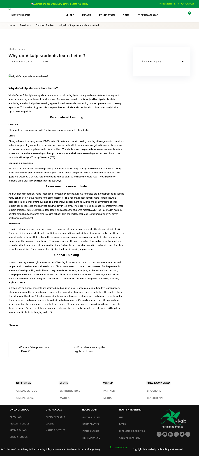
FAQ (3, 449)
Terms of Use (13, 449)
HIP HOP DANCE (91, 437)
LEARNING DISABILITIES (132, 430)
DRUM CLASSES (90, 424)
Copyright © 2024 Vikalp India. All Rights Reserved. (158, 449)
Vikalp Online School (19, 95)
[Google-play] (170, 434)
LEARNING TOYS (70, 390)
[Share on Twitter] (31, 325)
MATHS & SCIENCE (55, 430)
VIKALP (70, 15)
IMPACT (86, 15)
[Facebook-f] (159, 434)
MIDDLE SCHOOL (19, 430)
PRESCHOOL (16, 417)
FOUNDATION (107, 15)
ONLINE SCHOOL (26, 390)
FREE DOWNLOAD (147, 15)
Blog (97, 449)
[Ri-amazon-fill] (176, 434)
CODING (50, 423)
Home (12, 25)
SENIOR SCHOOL (19, 436)
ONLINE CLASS (25, 398)
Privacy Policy (28, 449)
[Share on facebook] (25, 325)
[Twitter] (182, 434)
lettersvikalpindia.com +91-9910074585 (176, 4)
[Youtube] (164, 434)
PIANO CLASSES (90, 430)
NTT (121, 417)
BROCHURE (154, 390)
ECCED (122, 424)
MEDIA (107, 398)
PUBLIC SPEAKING (55, 417)
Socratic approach (66, 141)
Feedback (25, 25)
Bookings (89, 449)
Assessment (59, 449)
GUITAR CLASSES (91, 417)
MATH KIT (66, 398)
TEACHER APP (155, 398)
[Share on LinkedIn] (37, 325)
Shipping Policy (44, 449)
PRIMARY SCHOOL (19, 423)
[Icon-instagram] (187, 434)
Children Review (45, 25)
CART (126, 15)
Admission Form (75, 449)
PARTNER (109, 390)
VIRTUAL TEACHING (129, 437)
